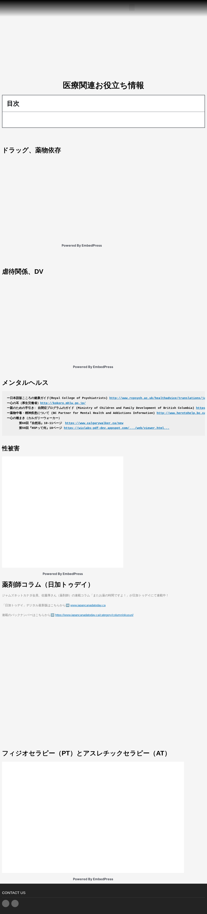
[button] (132, 7)
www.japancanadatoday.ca (88, 605)
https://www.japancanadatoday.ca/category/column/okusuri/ (94, 615)
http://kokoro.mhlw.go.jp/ (63, 403)
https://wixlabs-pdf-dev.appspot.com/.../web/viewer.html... (116, 428)
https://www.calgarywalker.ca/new (94, 423)
